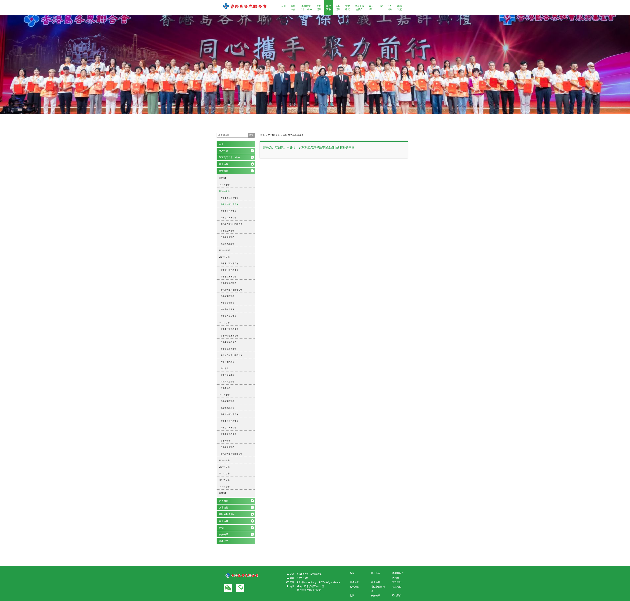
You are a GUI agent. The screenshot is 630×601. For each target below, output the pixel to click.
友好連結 (390, 8)
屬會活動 (328, 8)
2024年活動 (274, 135)
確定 (251, 135)
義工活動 (371, 8)
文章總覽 (347, 8)
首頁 (283, 6)
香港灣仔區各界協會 (293, 135)
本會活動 (319, 8)
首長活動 (338, 8)
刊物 (380, 6)
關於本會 (293, 8)
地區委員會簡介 (359, 8)
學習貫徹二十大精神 (306, 8)
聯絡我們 (399, 8)
